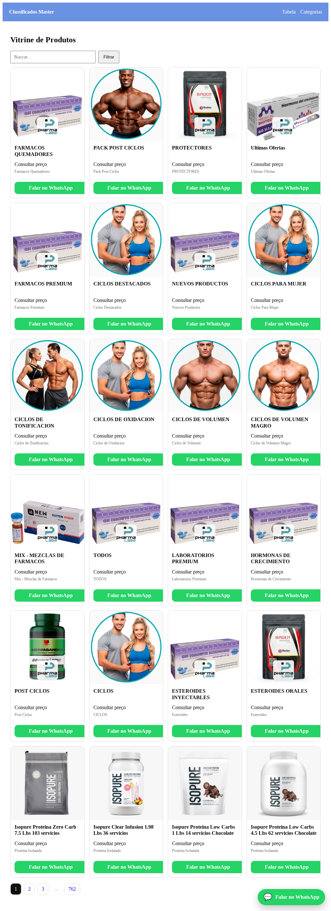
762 (72, 889)
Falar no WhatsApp (51, 188)
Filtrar (108, 57)
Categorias (311, 12)
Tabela (289, 12)
